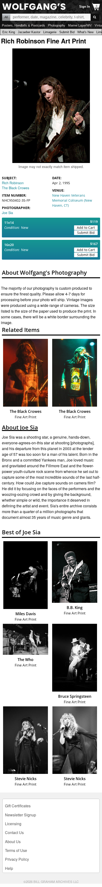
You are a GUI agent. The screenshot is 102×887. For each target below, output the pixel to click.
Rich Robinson (13, 182)
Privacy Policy (17, 859)
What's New (85, 32)
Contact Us (14, 832)
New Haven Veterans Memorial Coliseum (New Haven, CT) (72, 200)
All (6, 17)
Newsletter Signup (20, 815)
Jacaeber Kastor (29, 32)
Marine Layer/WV (80, 25)
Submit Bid (66, 32)
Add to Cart (86, 227)
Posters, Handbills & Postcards (23, 25)
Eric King (8, 32)
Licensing (13, 823)
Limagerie (49, 32)
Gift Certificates (18, 805)
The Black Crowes (15, 187)
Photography (56, 25)
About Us (13, 841)
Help (9, 868)
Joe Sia (7, 212)
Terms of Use (16, 850)
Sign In (84, 6)
